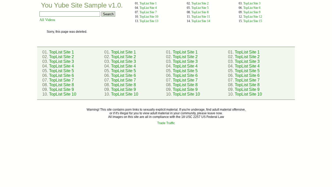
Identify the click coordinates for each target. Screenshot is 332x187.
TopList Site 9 (251, 12)
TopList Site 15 (252, 21)
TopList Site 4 (148, 8)
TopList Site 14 (200, 21)
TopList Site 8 (200, 12)
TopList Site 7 (148, 12)
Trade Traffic (166, 123)
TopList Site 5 (200, 8)
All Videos (47, 20)
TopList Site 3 (251, 3)
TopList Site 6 (251, 8)
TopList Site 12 (252, 16)
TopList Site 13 (149, 21)
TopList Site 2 (200, 3)
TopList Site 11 (200, 16)
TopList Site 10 (149, 16)
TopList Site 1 (148, 3)
